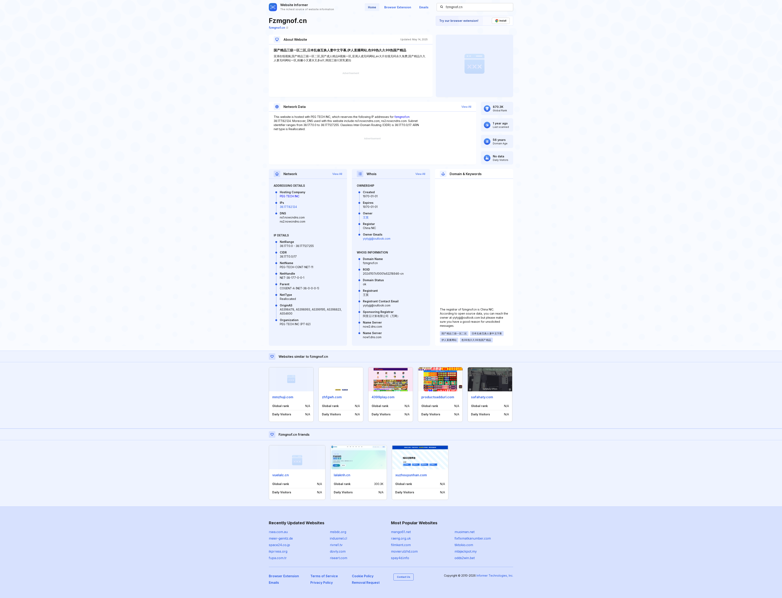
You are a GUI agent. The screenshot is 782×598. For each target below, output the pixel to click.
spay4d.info (400, 558)
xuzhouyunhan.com (411, 475)
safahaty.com (482, 397)
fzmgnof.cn (277, 27)
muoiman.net (464, 532)
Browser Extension (397, 7)
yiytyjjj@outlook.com (376, 238)
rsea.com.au (278, 532)
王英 (366, 217)
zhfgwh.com (332, 397)
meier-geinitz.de (281, 538)
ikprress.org (278, 551)
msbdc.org (338, 532)
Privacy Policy (321, 582)
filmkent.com (401, 545)
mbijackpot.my (466, 551)
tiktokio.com (464, 545)
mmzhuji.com (282, 397)
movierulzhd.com (404, 551)
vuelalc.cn (280, 475)
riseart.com (338, 558)
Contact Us (403, 576)
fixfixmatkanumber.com (473, 538)
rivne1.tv (336, 545)
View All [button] (466, 106)
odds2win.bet (465, 558)
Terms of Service (324, 576)
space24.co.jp (279, 545)
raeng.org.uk (401, 538)
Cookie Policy (362, 576)
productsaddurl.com (437, 397)
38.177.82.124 (288, 206)
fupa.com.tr (278, 558)
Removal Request (366, 582)
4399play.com (383, 397)
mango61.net (401, 532)
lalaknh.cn (342, 475)
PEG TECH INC (289, 196)
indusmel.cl (338, 538)
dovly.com (338, 551)
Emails (423, 7)
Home (372, 7)
